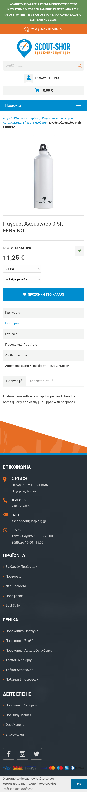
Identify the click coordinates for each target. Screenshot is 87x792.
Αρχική (7, 118)
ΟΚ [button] (79, 784)
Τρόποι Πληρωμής (19, 660)
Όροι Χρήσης (15, 725)
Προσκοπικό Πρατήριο (22, 631)
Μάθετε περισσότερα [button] (18, 789)
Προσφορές (14, 596)
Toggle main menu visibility (79, 105)
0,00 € (48, 90)
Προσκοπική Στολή (19, 641)
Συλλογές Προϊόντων (21, 567)
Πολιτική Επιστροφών (22, 679)
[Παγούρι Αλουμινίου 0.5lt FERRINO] (43, 175)
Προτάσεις (13, 576)
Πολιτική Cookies (18, 715)
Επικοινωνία (15, 734)
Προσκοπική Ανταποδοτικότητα (29, 650)
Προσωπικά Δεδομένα (22, 705)
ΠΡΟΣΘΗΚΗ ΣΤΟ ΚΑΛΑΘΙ (45, 294)
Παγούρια (39, 122)
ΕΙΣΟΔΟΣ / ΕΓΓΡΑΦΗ (48, 78)
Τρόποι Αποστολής (19, 670)
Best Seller (13, 605)
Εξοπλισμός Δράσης (27, 118)
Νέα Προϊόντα (16, 586)
